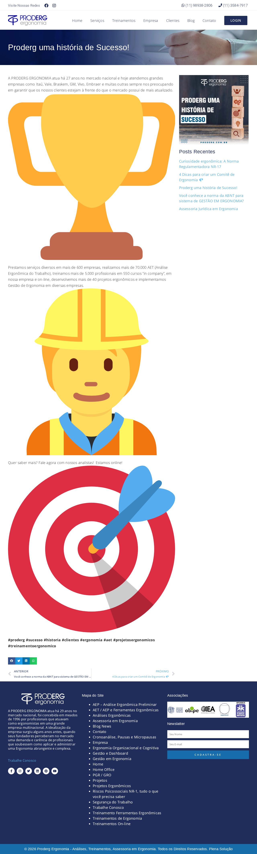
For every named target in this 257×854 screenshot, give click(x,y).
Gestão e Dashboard (110, 753)
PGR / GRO (102, 775)
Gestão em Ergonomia (112, 758)
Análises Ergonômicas (112, 715)
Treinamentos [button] (123, 20)
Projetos (100, 780)
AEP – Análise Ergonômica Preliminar (125, 704)
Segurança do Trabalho (113, 802)
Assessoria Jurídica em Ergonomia (208, 208)
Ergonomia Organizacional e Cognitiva (126, 747)
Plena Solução (220, 849)
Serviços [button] (97, 20)
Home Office (103, 769)
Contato (99, 731)
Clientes (172, 20)
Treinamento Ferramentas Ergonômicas (127, 812)
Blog (191, 20)
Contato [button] (209, 20)
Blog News (102, 726)
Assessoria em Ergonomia (115, 720)
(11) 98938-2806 (198, 5)
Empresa (100, 742)
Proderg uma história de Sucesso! (208, 187)
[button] (11, 661)
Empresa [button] (150, 20)
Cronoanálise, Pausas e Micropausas (124, 737)
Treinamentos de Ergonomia (117, 818)
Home (77, 20)
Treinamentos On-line (112, 823)
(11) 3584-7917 (235, 5)
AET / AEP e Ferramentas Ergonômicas (126, 709)
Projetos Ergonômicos (112, 785)
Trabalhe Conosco (22, 760)
